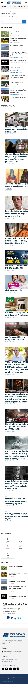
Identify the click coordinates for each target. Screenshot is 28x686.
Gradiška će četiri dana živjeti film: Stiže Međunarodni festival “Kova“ (18, 61)
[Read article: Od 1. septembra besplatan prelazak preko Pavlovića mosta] (5, 47)
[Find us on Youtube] (14, 669)
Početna (3, 6)
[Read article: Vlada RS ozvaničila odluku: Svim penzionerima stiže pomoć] (5, 99)
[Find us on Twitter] (10, 669)
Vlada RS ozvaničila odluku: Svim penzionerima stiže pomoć (18, 98)
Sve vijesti (12, 6)
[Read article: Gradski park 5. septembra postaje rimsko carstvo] (5, 40)
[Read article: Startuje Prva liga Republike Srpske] (5, 34)
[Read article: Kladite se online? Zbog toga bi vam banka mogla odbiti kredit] (5, 84)
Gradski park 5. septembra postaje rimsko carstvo (18, 573)
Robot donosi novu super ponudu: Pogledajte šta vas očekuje (18, 76)
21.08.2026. (16, 35)
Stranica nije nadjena (10, 11)
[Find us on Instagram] (6, 669)
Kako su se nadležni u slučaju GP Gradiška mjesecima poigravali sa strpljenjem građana (18, 90)
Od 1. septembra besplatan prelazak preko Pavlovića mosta (17, 46)
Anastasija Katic (15, 64)
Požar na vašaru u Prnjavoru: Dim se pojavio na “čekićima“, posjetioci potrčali (18, 53)
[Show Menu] (2, 2)
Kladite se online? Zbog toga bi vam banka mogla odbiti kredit (17, 83)
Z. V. (12, 35)
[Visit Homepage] (14, 2)
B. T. (12, 42)
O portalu (21, 6)
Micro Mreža (14, 49)
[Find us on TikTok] (17, 668)
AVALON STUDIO (13, 681)
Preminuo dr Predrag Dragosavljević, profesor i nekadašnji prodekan (16, 68)
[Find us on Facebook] (3, 669)
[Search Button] (26, 2)
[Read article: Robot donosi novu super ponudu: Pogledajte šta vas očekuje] (5, 77)
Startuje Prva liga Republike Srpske (16, 567)
